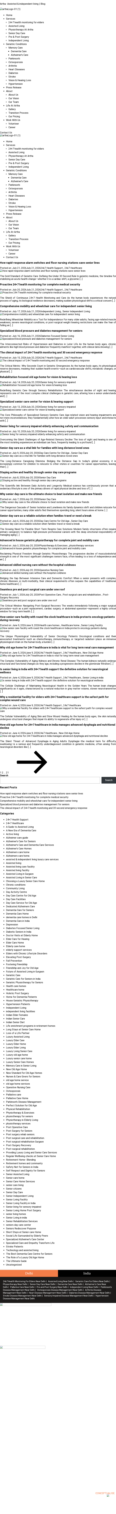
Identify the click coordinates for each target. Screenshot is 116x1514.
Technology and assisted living (22, 1250)
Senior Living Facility (92, 625)
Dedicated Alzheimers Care (20, 906)
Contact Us (12, 257)
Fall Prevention (14, 960)
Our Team (13, 102)
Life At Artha (13, 105)
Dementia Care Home (17, 913)
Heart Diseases (16, 69)
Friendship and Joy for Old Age (22, 968)
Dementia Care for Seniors (20, 910)
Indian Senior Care (15, 1018)
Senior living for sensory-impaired (58, 382)
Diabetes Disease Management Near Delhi (89, 1293)
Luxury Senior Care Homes (20, 1062)
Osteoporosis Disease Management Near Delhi (59, 1290)
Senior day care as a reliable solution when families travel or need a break (46, 515)
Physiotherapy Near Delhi (15, 1284)
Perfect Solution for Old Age (21, 1105)
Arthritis (12, 65)
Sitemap (10, 1392)
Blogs (9, 1388)
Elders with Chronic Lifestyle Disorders (26, 953)
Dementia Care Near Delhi (70, 1284)
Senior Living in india (93, 677)
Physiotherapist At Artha (19, 1433)
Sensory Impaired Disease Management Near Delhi (68, 1295)
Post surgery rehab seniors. (20, 1134)
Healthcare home (70, 625)
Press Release (13, 87)
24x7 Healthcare (73, 268)
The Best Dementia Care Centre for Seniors (29, 1253)
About (9, 91)
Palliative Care (13, 1429)
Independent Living (18, 40)
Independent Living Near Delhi (84, 1287)
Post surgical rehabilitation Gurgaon (25, 1141)
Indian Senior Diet (15, 1022)
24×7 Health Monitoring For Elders (24, 1414)
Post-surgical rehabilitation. (20, 1148)
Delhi (29, 1273)
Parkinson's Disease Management (23, 1101)
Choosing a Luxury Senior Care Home (25, 881)
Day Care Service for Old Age (21, 902)
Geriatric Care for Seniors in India (23, 978)
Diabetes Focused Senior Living (57, 336)
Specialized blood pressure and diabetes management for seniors (41, 330)
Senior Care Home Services (20, 1181)
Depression (12, 924)
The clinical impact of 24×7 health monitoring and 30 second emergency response (51, 352)
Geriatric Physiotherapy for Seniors (24, 982)
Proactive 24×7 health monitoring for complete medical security (40, 284)
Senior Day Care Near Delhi (42, 1284)
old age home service (17, 1080)
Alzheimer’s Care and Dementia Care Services (30, 845)
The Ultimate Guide (16, 1261)
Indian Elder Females (17, 1015)
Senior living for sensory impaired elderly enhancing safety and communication (49, 426)
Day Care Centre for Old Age (54, 453)
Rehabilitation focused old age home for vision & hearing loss (38, 377)
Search (4, 775)
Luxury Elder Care (15, 1040)
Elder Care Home (15, 942)
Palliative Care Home (17, 1098)
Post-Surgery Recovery (18, 1145)
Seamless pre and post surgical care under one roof (32, 589)
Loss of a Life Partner (17, 1033)
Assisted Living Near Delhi (60, 1281)
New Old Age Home (93, 652)
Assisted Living (16, 26)
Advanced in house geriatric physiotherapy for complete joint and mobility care (49, 540)
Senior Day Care (16, 33)
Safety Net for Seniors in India (22, 1167)
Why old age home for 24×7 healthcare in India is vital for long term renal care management (57, 647)
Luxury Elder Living (16, 1047)
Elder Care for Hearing (17, 939)
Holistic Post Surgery (17, 993)
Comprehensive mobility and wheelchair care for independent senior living (46, 306)
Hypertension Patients (18, 1004)
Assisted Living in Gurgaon (20, 873)
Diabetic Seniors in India (18, 931)
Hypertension (15, 83)
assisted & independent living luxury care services (32, 859)
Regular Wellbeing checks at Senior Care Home (31, 1156)
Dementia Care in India (18, 921)
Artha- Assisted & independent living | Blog (22, 3)
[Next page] (32, 772)
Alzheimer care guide (17, 837)
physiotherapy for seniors (19, 1116)
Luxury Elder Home (16, 1044)
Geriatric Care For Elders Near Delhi (92, 1281)
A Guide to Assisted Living (20, 826)
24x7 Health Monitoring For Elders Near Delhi (24, 1281)
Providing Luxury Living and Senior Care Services (31, 1152)
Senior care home (15, 1177)
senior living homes (16, 1214)
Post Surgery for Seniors (19, 1130)
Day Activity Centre (16, 892)
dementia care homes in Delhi (21, 917)
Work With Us (13, 120)
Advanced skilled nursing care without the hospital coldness (38, 564)
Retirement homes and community (24, 1163)
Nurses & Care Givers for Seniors (23, 1076)
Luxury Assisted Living (18, 1036)
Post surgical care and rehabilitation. (82, 594)
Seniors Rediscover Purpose (21, 1228)
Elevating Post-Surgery (18, 957)
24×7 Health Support (17, 819)
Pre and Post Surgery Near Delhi (52, 1287)
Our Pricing (14, 116)
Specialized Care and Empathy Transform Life (30, 1243)
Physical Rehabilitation (18, 1109)
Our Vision (13, 98)
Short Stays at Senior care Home (23, 1232)
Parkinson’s (14, 58)
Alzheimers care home (17, 852)
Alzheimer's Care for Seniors (21, 841)
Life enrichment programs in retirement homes (30, 1025)
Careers (10, 1396)
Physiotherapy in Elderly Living (22, 1120)
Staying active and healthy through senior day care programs (38, 472)
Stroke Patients (14, 1246)
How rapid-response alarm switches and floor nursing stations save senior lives (50, 262)
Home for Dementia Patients (21, 997)
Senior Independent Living (76, 311)
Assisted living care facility (20, 866)
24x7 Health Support (52, 268)
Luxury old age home (17, 1054)
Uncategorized (14, 1264)
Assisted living (13, 863)
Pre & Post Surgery (18, 36)
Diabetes (13, 73)
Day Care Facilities (16, 899)
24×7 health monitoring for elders (26, 22)
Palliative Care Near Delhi (22, 1287)
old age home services (18, 1083)
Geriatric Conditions (16, 44)
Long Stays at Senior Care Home (23, 1029)
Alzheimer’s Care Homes (19, 848)
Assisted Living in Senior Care (21, 877)
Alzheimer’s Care (19, 55)
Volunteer (13, 123)
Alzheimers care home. (18, 855)
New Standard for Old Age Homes (24, 1072)
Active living (12, 834)
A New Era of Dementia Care (21, 830)
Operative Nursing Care (51, 570)
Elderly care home (15, 946)
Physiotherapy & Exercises (53, 545)
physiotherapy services (81, 545)
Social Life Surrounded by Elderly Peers (27, 1235)
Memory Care (15, 47)
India (87, 1273)
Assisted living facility (17, 870)
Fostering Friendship (16, 964)
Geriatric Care (13, 975)
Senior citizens (14, 1188)
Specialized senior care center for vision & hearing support (36, 401)
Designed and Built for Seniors (22, 1418)
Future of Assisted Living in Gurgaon (25, 971)
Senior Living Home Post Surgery (23, 1210)
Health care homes (49, 625)
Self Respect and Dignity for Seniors (25, 1170)
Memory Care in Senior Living (21, 1065)
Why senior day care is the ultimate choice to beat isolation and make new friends (51, 494)
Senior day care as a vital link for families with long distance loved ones (44, 447)
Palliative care (13, 1094)
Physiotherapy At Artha (20, 29)
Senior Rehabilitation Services (22, 1221)
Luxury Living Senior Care (19, 1051)
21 (7, 772)
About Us (13, 94)
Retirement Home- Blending (21, 1159)
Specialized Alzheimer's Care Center (25, 1239)
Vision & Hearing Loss (19, 80)
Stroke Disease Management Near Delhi (22, 1295)
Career (11, 127)
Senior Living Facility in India (20, 1203)
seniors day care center (18, 1224)
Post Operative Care (50, 594)
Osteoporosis (15, 62)
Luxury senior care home (19, 1058)
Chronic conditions (16, 884)
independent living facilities (20, 1011)
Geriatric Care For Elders (19, 1425)
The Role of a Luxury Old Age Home (25, 1257)
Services (10, 18)
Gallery (12, 109)
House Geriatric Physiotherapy (22, 1000)
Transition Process (18, 112)
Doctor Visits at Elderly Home (22, 935)
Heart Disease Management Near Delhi (47, 1293)
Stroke (12, 76)
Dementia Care (19, 51)
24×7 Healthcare (15, 823)
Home (9, 15)
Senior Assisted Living (17, 1174)
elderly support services (19, 949)
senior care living (15, 1185)
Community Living (15, 888)
